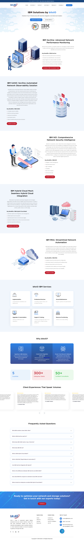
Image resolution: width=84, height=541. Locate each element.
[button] (32, 6)
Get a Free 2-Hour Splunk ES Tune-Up (47, 1)
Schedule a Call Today (13, 226)
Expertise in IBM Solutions (21, 354)
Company (61, 5)
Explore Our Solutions (36, 19)
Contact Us (68, 5)
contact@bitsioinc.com (68, 518)
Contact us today (12, 123)
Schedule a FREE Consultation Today (51, 68)
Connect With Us (48, 19)
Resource (53, 5)
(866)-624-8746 (66, 521)
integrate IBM (47, 357)
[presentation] (39, 413)
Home (27, 5)
